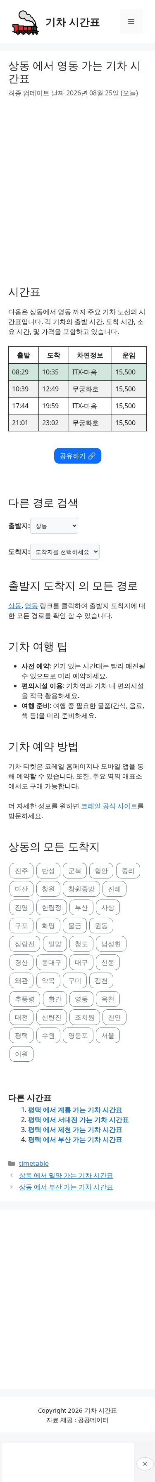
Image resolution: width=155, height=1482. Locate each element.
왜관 (21, 980)
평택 (21, 1035)
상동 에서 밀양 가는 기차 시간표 (66, 1175)
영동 (31, 605)
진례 (114, 888)
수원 (48, 1035)
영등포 (78, 1035)
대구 (81, 962)
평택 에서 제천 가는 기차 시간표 (75, 1129)
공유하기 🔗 (78, 455)
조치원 (85, 1017)
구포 (21, 925)
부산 (81, 907)
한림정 (52, 907)
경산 (21, 962)
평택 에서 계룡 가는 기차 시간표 (75, 1109)
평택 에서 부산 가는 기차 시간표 (75, 1139)
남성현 (111, 943)
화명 (48, 925)
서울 (107, 1035)
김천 (101, 980)
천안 (114, 1017)
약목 (48, 980)
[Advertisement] (77, 188)
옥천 (107, 999)
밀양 (55, 943)
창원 (48, 888)
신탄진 (52, 1017)
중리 (128, 870)
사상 (107, 907)
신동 (107, 962)
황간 (55, 999)
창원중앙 (81, 888)
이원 (21, 1053)
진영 (21, 907)
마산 (21, 888)
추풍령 (25, 999)
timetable (34, 1163)
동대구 (52, 962)
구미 (74, 980)
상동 (14, 605)
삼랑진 (25, 943)
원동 (101, 925)
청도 (81, 943)
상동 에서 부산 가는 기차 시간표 (66, 1186)
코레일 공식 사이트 (109, 805)
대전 (21, 1017)
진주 (21, 870)
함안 (101, 870)
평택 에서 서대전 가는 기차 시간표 (78, 1119)
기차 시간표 (72, 21)
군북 (74, 870)
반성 (48, 870)
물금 (74, 925)
